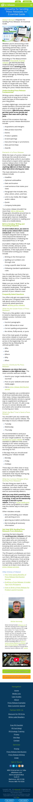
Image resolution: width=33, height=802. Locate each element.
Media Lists (16, 694)
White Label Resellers (16, 717)
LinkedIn (26, 648)
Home (4, 20)
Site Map (16, 737)
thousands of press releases (13, 62)
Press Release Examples (16, 703)
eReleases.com (22, 625)
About (16, 700)
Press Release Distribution (16, 752)
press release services (10, 567)
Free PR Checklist (16, 725)
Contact (16, 740)
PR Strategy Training (16, 731)
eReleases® (17, 789)
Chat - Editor (23, 800)
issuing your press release (12, 440)
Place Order (27, 1)
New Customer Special (16, 706)
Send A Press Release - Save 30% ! (16, 677)
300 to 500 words (17, 211)
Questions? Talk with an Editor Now (16, 671)
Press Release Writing (16, 755)
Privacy (16, 734)
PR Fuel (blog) (16, 728)
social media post (22, 502)
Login (18, 1)
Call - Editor (9, 800)
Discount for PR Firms (16, 714)
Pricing (16, 749)
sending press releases (16, 305)
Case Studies (16, 697)
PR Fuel (11, 20)
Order (16, 758)
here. (18, 797)
